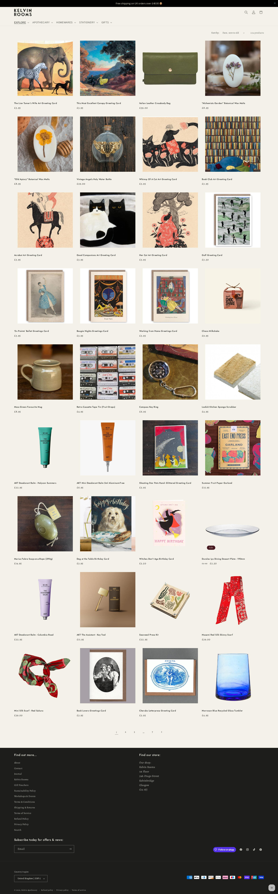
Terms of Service (22, 813)
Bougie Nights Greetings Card (92, 331)
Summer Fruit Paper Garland (217, 483)
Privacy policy (62, 890)
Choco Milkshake (210, 331)
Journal (18, 773)
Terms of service (79, 890)
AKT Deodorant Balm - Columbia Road (34, 634)
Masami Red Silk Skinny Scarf (217, 634)
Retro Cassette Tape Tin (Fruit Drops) (96, 407)
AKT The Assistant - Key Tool (91, 634)
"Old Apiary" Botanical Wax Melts (32, 179)
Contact (18, 768)
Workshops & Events (24, 796)
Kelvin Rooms (21, 779)
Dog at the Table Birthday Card (93, 559)
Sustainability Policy (25, 790)
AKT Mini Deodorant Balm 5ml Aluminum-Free (101, 483)
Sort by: (215, 32)
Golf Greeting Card (212, 255)
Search (17, 830)
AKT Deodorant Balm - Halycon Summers (35, 483)
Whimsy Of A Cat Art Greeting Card (158, 179)
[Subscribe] (70, 849)
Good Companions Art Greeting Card (96, 255)
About (17, 762)
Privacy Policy (21, 824)
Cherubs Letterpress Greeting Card (157, 710)
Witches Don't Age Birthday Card (156, 559)
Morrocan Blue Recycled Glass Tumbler (222, 710)
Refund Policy (21, 818)
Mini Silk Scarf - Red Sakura (28, 710)
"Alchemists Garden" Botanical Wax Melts (224, 103)
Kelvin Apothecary (29, 890)
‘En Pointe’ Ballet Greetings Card (31, 331)
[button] (21, 22)
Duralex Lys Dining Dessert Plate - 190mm (223, 559)
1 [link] (116, 732)
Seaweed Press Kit (149, 634)
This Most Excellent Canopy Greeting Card (99, 103)
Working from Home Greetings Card (158, 331)
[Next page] (161, 732)
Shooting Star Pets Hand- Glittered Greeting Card (165, 483)
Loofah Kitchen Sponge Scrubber (219, 407)
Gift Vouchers (21, 785)
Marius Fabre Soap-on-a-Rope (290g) (33, 559)
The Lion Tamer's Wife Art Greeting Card (35, 103)
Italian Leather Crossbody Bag (155, 103)
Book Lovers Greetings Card (91, 710)
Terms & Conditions (24, 802)
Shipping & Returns (24, 807)
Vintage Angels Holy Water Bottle (94, 179)
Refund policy (47, 890)
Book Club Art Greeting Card (217, 179)
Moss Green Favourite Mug (28, 407)
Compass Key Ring (148, 407)
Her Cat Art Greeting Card (153, 255)
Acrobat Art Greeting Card (28, 255)
